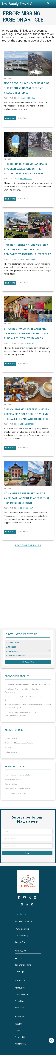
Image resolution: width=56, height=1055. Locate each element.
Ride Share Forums (23, 965)
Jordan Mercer (27, 424)
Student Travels (21, 942)
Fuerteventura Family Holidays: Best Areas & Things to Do (27, 698)
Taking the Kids (11, 784)
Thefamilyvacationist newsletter (17, 775)
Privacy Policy (20, 1043)
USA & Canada (11, 738)
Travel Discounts (22, 929)
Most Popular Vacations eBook (17, 788)
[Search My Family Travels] (48, 4)
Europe (8, 747)
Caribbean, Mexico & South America (19, 743)
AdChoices (21, 914)
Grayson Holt (26, 508)
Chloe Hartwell (27, 259)
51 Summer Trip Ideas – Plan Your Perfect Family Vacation (28, 684)
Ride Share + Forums (13, 779)
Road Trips (19, 1007)
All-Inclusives (20, 987)
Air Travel (19, 958)
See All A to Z (28, 662)
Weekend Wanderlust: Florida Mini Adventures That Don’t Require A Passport (28, 706)
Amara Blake (26, 179)
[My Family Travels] (28, 881)
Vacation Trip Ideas (16, 656)
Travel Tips (19, 971)
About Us (19, 1024)
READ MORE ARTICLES (28, 545)
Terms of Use (21, 1037)
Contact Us (19, 1030)
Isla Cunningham (27, 98)
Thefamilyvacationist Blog (15, 793)
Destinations (13, 651)
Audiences (11, 647)
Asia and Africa (11, 752)
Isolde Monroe (27, 343)
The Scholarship (22, 935)
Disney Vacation (21, 994)
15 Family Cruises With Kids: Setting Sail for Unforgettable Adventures (22, 714)
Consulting (19, 1001)
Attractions (12, 642)
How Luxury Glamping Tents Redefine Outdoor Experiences (23, 690)
